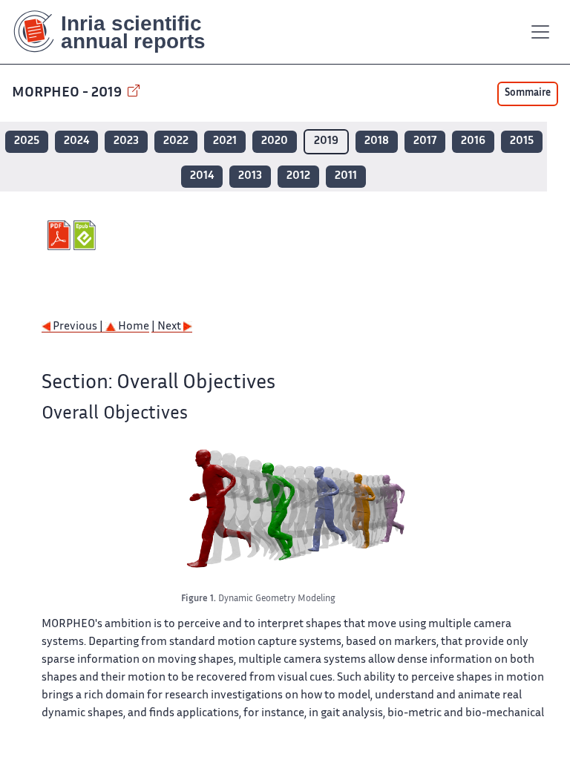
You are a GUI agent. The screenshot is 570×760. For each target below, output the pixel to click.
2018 (376, 141)
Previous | (77, 327)
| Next (167, 327)
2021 (225, 141)
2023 (126, 141)
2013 (250, 176)
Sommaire (528, 93)
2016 (473, 141)
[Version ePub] (86, 235)
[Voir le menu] (540, 32)
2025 (26, 141)
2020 (274, 141)
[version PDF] (60, 235)
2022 (176, 141)
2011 (346, 176)
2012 (298, 176)
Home (132, 327)
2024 (76, 141)
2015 (522, 141)
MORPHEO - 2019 (68, 93)
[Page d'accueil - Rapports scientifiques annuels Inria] (120, 32)
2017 (424, 141)
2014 (202, 176)
